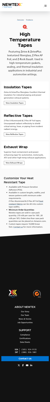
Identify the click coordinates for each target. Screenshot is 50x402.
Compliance (25, 334)
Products (29, 20)
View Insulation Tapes (15, 103)
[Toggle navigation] (45, 6)
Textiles (7, 7)
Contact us (18, 227)
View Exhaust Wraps (14, 162)
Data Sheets (25, 342)
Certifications (25, 338)
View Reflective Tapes (14, 134)
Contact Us (25, 358)
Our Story (25, 311)
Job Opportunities (25, 322)
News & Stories (25, 318)
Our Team (25, 315)
